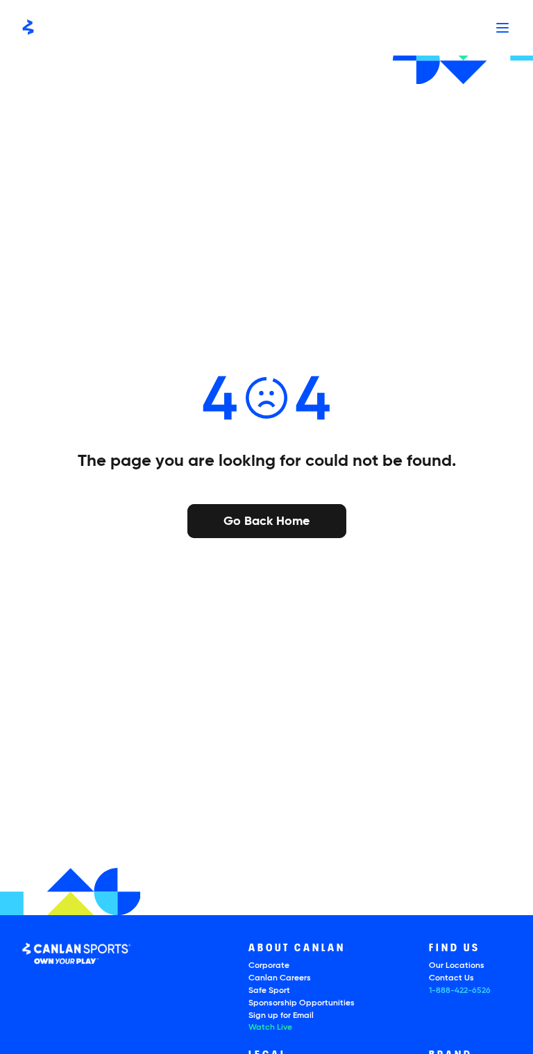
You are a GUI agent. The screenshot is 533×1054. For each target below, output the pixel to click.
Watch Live (270, 1027)
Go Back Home (266, 520)
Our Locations (456, 966)
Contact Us (451, 978)
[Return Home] (28, 28)
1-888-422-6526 (460, 991)
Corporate (268, 966)
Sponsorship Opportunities (301, 1003)
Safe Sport (269, 991)
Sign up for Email (281, 1016)
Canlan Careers (279, 978)
